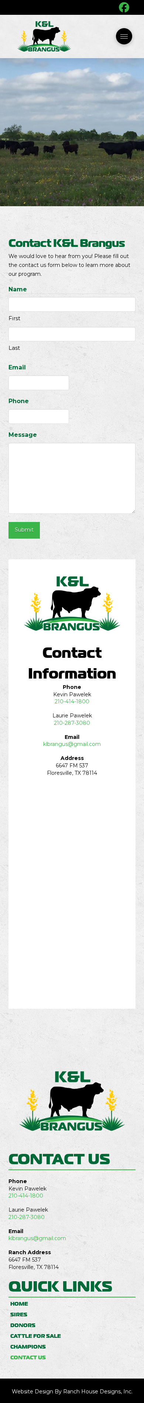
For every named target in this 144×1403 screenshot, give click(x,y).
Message (22, 434)
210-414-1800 (72, 701)
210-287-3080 (72, 723)
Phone (18, 401)
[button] (124, 36)
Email (17, 367)
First (14, 318)
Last (14, 347)
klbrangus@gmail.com (72, 744)
